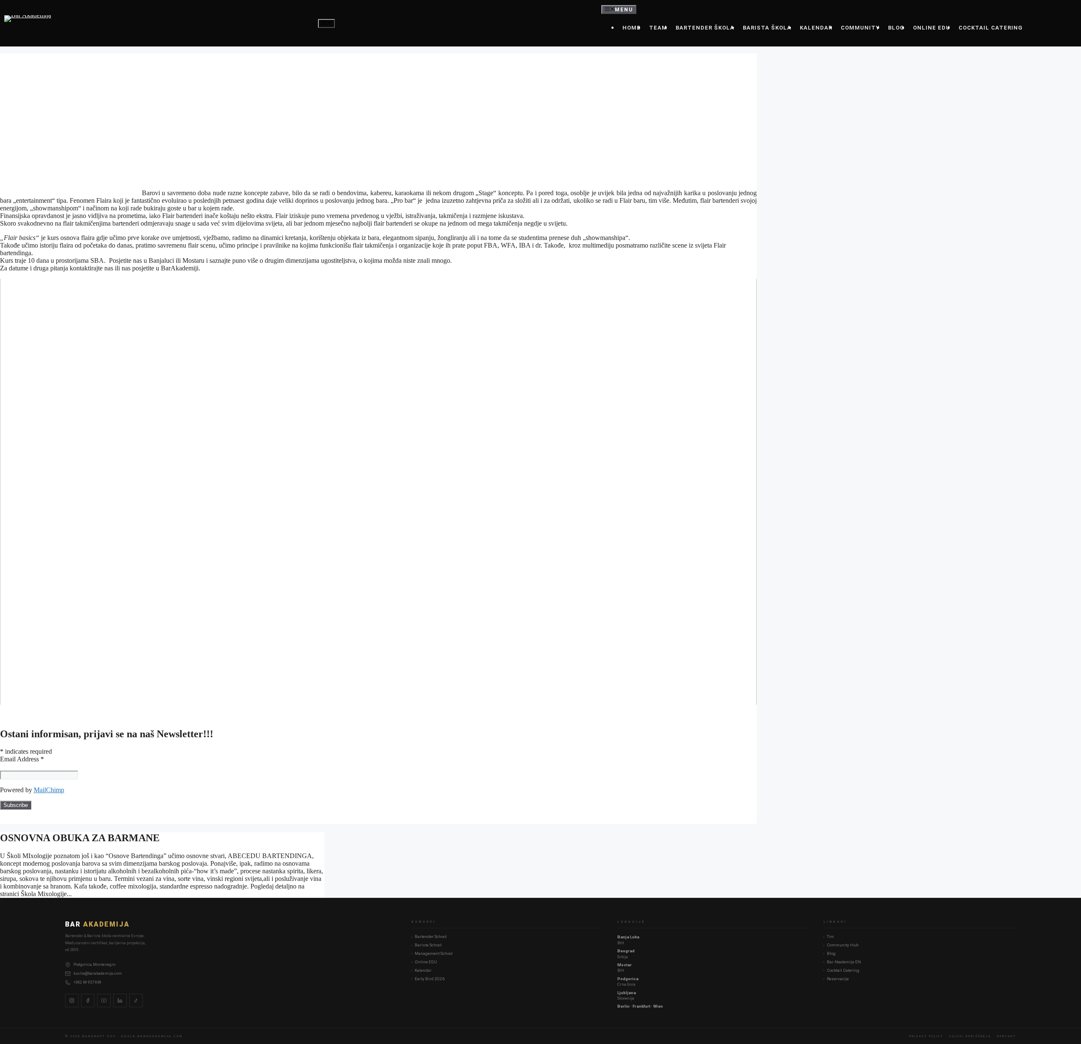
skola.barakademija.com (151, 1036)
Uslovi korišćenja (970, 1036)
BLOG (896, 28)
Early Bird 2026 (430, 978)
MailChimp (49, 789)
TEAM (658, 28)
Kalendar (423, 970)
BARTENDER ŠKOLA (705, 28)
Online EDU (426, 961)
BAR (97, 924)
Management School (434, 953)
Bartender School (431, 936)
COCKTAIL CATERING (991, 28)
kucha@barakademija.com (97, 973)
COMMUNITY (860, 28)
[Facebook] (88, 1000)
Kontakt (1006, 1036)
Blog (831, 953)
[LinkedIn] (120, 1000)
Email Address (22, 759)
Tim (830, 936)
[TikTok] (136, 1000)
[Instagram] (72, 1000)
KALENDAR (816, 28)
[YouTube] (104, 1000)
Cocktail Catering (843, 970)
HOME (631, 28)
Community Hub (842, 945)
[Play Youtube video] (378, 492)
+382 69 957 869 (87, 982)
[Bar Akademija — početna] (27, 23)
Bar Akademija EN (844, 961)
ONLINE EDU (931, 28)
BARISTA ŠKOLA (767, 28)
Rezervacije (838, 978)
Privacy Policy (926, 1036)
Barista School (428, 945)
